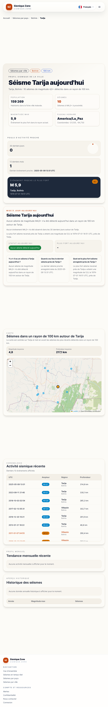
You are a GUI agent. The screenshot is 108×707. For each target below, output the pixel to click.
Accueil (6, 18)
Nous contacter (9, 699)
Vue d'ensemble (10, 671)
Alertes (6, 691)
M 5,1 (45, 533)
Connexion (7, 702)
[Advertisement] (54, 41)
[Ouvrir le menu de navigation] (99, 7)
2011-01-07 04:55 (17, 533)
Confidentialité (9, 695)
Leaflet (75, 411)
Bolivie (34, 18)
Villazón (65, 532)
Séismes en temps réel (13, 675)
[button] (10, 361)
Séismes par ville (18, 70)
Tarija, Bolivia (17, 190)
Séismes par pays (20, 18)
